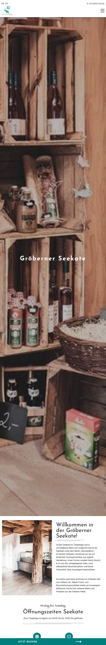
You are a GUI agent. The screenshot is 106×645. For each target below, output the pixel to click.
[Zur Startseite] (9, 11)
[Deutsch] (3, 3)
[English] (6, 3)
